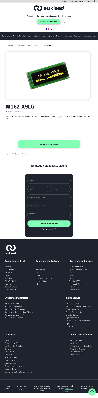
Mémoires (72, 278)
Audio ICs (69, 326)
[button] (40, 16)
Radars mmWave (11, 363)
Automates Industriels (12, 303)
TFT (37, 267)
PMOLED (37, 45)
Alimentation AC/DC (77, 352)
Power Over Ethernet (77, 349)
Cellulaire (8, 267)
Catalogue (9, 45)
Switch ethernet (10, 290)
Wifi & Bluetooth (10, 281)
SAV (72, 1)
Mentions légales (19, 387)
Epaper (38, 275)
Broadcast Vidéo (72, 315)
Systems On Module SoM (78, 269)
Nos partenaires (80, 1)
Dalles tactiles (40, 269)
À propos (65, 1)
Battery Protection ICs (74, 312)
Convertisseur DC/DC (77, 354)
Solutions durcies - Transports (15, 309)
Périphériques (74, 290)
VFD (37, 284)
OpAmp (68, 323)
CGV (25, 386)
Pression (8, 340)
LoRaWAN (8, 272)
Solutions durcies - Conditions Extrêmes (19, 312)
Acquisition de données (13, 306)
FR (51, 29)
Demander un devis (48, 21)
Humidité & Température (13, 357)
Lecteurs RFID (74, 287)
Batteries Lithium (76, 340)
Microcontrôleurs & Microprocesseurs (79, 306)
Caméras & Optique (76, 284)
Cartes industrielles (76, 267)
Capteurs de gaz (11, 369)
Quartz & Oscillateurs (73, 303)
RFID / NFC (8, 278)
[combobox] (49, 29)
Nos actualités (92, 1)
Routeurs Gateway (11, 287)
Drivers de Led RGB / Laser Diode (78, 321)
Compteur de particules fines (15, 366)
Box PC (72, 272)
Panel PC (72, 275)
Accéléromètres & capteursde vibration (14, 347)
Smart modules (10, 269)
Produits (30, 16)
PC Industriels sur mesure (14, 318)
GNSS (7, 275)
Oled (37, 272)
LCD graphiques (41, 281)
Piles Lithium (74, 343)
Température (9, 352)
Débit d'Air (8, 354)
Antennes (8, 284)
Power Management (73, 309)
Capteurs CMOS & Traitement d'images (18, 372)
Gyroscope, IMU (10, 360)
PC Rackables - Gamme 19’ (14, 315)
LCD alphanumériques (44, 278)
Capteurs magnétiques (13, 343)
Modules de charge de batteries (81, 346)
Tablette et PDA (74, 281)
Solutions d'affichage (23, 45)
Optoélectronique (72, 318)
